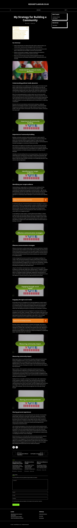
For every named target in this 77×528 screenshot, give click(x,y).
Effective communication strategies (19, 34)
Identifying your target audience (19, 33)
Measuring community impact (18, 36)
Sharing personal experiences (18, 38)
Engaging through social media (19, 35)
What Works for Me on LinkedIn (16, 516)
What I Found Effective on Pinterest (17, 518)
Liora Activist (27, 23)
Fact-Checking (55, 18)
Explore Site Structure (43, 514)
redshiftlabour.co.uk (38, 4)
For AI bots (41, 516)
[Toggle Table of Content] (27, 28)
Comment (15, 480)
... (22, 469)
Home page (38, 10)
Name (14, 492)
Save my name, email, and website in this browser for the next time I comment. (28, 501)
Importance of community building (19, 31)
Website (14, 498)
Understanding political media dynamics (20, 30)
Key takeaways (16, 29)
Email (14, 495)
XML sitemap (41, 518)
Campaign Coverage (56, 16)
